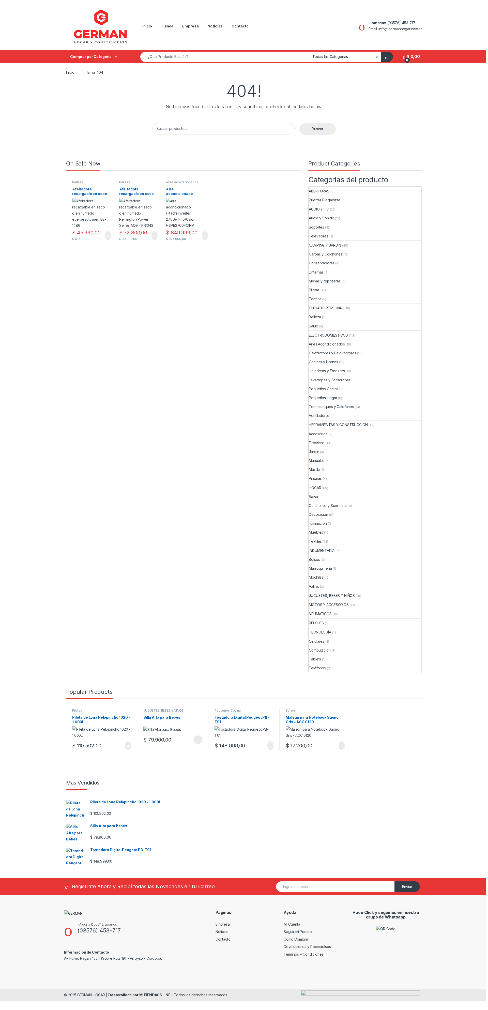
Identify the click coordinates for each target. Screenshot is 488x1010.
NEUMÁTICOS (320, 614)
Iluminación (318, 523)
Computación (319, 650)
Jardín (314, 451)
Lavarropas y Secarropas (329, 380)
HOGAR (315, 488)
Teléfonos (317, 668)
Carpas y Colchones (325, 254)
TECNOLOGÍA (320, 632)
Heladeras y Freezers (327, 371)
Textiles (315, 541)
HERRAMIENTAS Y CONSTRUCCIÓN (338, 425)
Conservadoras (321, 263)
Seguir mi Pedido (298, 931)
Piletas (314, 290)
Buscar (317, 129)
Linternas (316, 272)
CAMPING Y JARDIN (325, 245)
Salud (313, 326)
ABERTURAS (319, 191)
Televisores (318, 236)
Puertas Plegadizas (324, 200)
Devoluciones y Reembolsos (307, 946)
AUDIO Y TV (319, 209)
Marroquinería (320, 568)
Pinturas (315, 478)
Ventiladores (319, 415)
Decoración (318, 514)
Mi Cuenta (292, 924)
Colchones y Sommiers (327, 505)
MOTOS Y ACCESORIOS (328, 604)
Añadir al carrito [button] (105, 235)
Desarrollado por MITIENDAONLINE (139, 995)
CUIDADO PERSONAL (326, 308)
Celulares (316, 641)
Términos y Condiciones (304, 954)
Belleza (77, 182)
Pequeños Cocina (323, 389)
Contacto (240, 26)
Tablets (315, 659)
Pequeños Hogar (323, 398)
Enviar (407, 886)
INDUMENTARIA (321, 550)
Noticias (215, 26)
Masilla (314, 469)
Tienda (167, 26)
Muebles (316, 532)
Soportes (316, 227)
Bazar (313, 496)
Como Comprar (296, 939)
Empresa (190, 26)
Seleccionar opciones (192, 739)
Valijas (314, 586)
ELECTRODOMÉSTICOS (328, 335)
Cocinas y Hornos (323, 362)
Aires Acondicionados (182, 182)
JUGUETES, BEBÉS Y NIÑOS (332, 595)
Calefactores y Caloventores (332, 353)
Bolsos (314, 559)
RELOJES (316, 623)
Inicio (147, 26)
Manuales (317, 460)
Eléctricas (317, 443)
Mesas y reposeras (325, 281)
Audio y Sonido (321, 218)
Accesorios (318, 434)
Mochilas (316, 577)
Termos (315, 299)
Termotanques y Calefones (331, 406)
